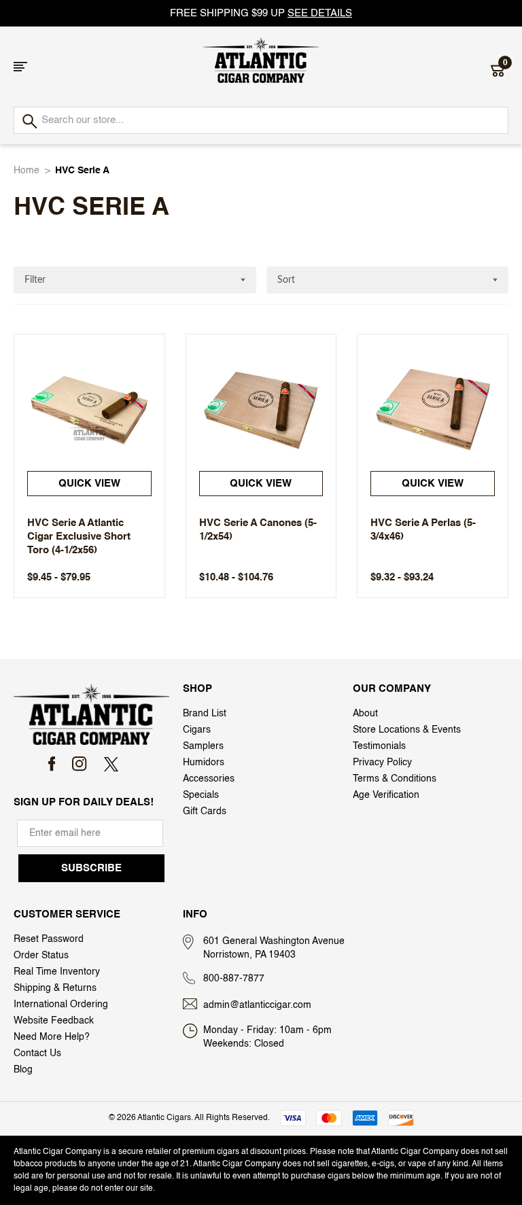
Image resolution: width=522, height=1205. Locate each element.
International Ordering (61, 1004)
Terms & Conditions (394, 779)
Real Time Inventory (57, 972)
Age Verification (386, 795)
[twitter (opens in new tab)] (111, 764)
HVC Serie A (82, 170)
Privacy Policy (382, 762)
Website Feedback (54, 1021)
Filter (35, 280)
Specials (201, 795)
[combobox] (261, 120)
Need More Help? (52, 1037)
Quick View (89, 483)
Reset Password (49, 939)
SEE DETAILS (320, 13)
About (365, 713)
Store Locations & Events (407, 730)
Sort (286, 280)
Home (26, 170)
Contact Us (37, 1053)
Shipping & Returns (55, 988)
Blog (23, 1070)
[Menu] (20, 66)
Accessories (208, 779)
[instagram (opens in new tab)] (79, 763)
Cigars (197, 730)
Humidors (203, 762)
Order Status (41, 955)
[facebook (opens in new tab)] (52, 763)
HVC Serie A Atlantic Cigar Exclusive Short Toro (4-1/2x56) (78, 536)
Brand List (204, 713)
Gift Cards (204, 811)
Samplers (203, 746)
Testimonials (379, 746)
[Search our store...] (28, 122)
